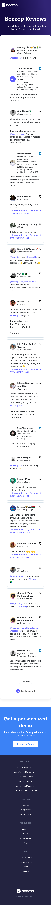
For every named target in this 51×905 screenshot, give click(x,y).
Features (25, 805)
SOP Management (25, 767)
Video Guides (25, 838)
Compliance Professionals (25, 790)
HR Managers (25, 781)
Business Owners (25, 776)
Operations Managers (26, 786)
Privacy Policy (25, 857)
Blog (26, 842)
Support (25, 829)
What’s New (25, 814)
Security (25, 871)
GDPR (25, 866)
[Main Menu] (46, 5)
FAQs (25, 833)
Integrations (25, 809)
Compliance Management (25, 772)
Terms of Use (25, 862)
